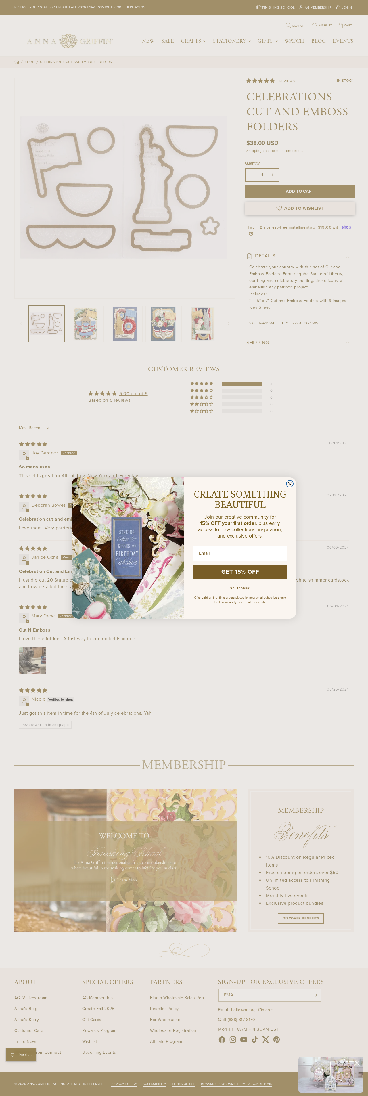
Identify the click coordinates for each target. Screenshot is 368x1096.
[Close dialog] (289, 483)
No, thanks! (240, 588)
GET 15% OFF (240, 572)
